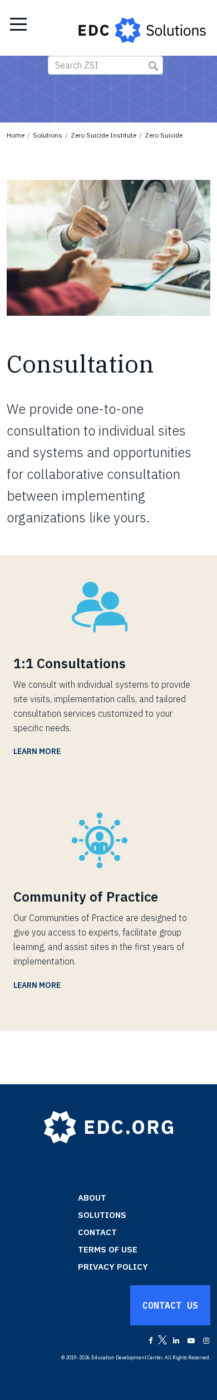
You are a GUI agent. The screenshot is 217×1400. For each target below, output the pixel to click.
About (92, 1197)
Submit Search (153, 66)
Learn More (37, 751)
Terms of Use (107, 1249)
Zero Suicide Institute (103, 135)
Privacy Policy (113, 1266)
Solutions (47, 135)
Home (15, 135)
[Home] (143, 28)
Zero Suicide (164, 135)
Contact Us (170, 1305)
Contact (97, 1232)
